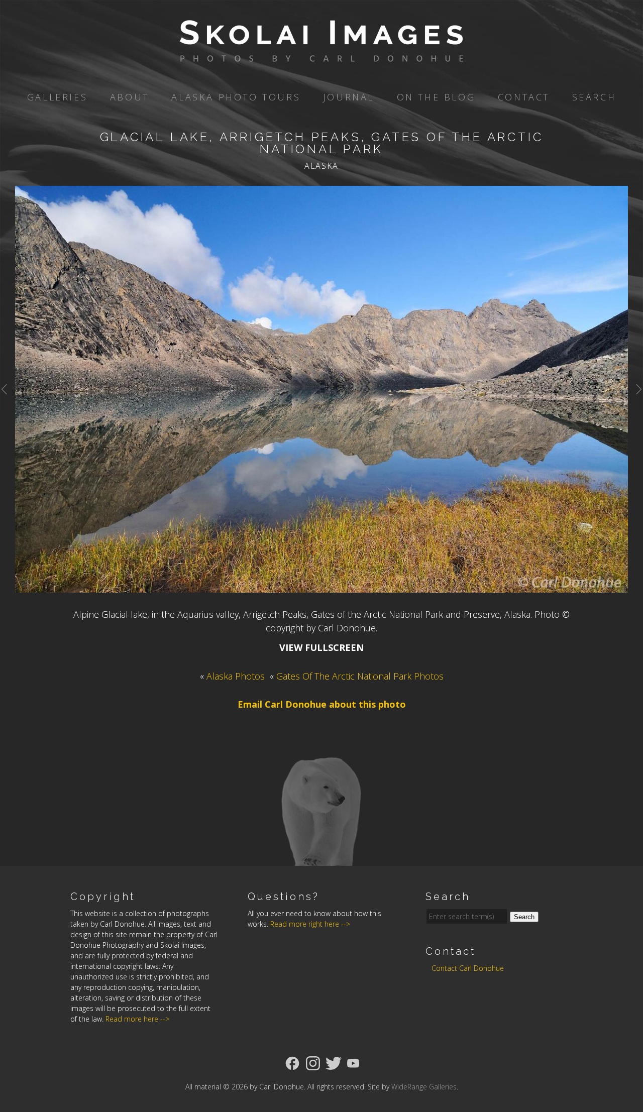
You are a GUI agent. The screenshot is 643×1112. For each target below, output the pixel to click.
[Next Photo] (635, 401)
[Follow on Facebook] (292, 1062)
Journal (348, 97)
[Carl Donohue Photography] (321, 55)
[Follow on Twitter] (333, 1062)
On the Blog (436, 97)
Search (594, 97)
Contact (524, 97)
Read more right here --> (310, 924)
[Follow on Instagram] (313, 1062)
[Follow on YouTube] (353, 1062)
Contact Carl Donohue (468, 968)
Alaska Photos (235, 676)
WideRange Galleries (424, 1086)
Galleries (57, 97)
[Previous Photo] (7, 401)
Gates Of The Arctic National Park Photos (360, 676)
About (129, 97)
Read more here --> (137, 1019)
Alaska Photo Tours (235, 97)
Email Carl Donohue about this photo (322, 704)
